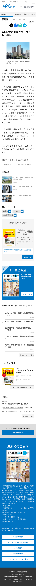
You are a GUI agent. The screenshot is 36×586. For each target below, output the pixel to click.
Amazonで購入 (18, 553)
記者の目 (18, 14)
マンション (16, 211)
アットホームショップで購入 (18, 559)
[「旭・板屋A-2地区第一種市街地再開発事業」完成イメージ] (18, 58)
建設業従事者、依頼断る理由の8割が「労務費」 (19, 330)
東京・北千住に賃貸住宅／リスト (22, 186)
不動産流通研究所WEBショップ (13, 576)
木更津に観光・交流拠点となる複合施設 (19, 323)
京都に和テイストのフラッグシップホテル (18, 165)
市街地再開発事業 (7, 215)
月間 (20, 305)
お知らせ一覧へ (29, 416)
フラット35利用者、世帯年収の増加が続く (19, 339)
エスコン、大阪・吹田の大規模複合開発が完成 (19, 315)
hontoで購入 (18, 548)
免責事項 (15, 579)
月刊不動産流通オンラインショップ (16, 411)
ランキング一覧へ (27, 355)
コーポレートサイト (18, 574)
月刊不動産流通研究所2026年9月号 (13, 407)
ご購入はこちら (27, 257)
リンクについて (18, 581)
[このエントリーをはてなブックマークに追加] (24, 25)
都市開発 (5, 211)
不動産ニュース (6, 14)
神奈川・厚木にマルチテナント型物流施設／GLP (19, 347)
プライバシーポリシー (27, 579)
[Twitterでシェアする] (11, 25)
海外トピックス (29, 14)
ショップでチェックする (22, 387)
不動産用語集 (28, 576)
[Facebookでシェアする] (16, 26)
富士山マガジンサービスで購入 (18, 542)
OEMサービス (7, 579)
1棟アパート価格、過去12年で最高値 (15, 160)
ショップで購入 (18, 537)
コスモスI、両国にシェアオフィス (22, 195)
